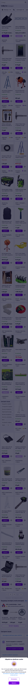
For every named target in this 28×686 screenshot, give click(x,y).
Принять (14, 683)
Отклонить (14, 679)
